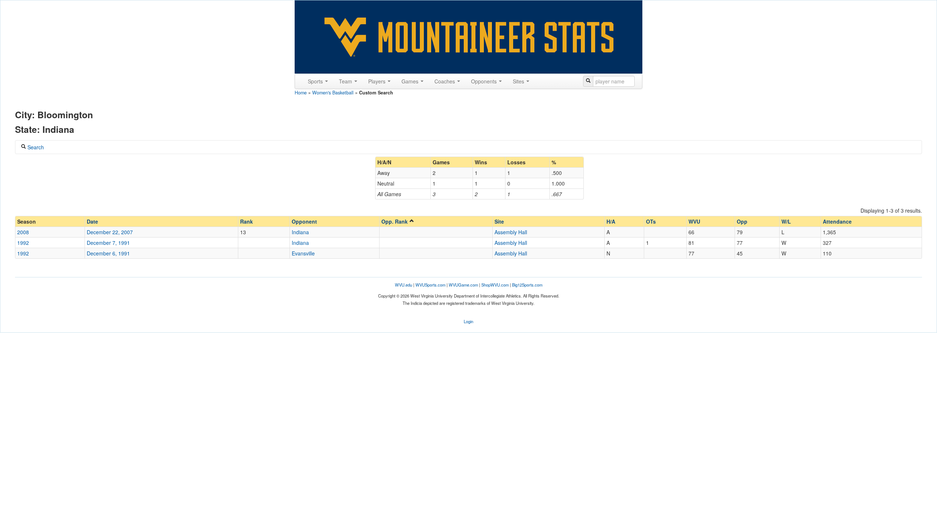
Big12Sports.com (527, 285)
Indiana (300, 232)
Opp (742, 221)
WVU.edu (403, 285)
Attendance (837, 221)
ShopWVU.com (495, 285)
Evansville (303, 253)
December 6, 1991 (108, 253)
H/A (610, 221)
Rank (246, 221)
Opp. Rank (395, 221)
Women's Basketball (333, 92)
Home (301, 92)
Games (411, 81)
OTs (651, 221)
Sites (519, 81)
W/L (786, 221)
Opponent (304, 221)
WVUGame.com (463, 285)
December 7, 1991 (108, 242)
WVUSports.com (430, 285)
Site (499, 221)
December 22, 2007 (110, 232)
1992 (23, 242)
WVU (694, 221)
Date (92, 221)
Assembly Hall (510, 232)
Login (468, 321)
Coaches (445, 81)
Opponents (484, 81)
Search (35, 147)
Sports (316, 81)
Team (346, 81)
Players (377, 81)
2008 (23, 232)
